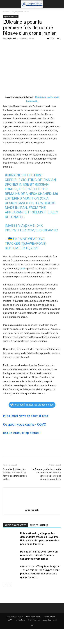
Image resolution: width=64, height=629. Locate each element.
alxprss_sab (11, 38)
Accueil (6, 11)
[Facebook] (6, 45)
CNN (22, 268)
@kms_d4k (33, 225)
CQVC (10, 619)
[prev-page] (5, 585)
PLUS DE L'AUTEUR (39, 525)
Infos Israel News (33, 616)
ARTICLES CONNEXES (15, 525)
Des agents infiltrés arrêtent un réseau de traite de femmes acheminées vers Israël (39, 555)
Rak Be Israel (49, 616)
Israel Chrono (34, 619)
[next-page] (10, 585)
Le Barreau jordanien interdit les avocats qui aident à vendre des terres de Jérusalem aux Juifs (46, 474)
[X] (13, 45)
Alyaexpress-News (20, 11)
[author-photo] (32, 505)
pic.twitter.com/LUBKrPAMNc (31, 230)
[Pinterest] (20, 45)
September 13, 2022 (21, 248)
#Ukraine (13, 175)
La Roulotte (20, 619)
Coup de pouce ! (50, 619)
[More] (35, 45)
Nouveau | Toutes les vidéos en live (33, 404)
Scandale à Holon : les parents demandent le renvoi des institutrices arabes (15, 474)
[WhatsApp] (28, 45)
